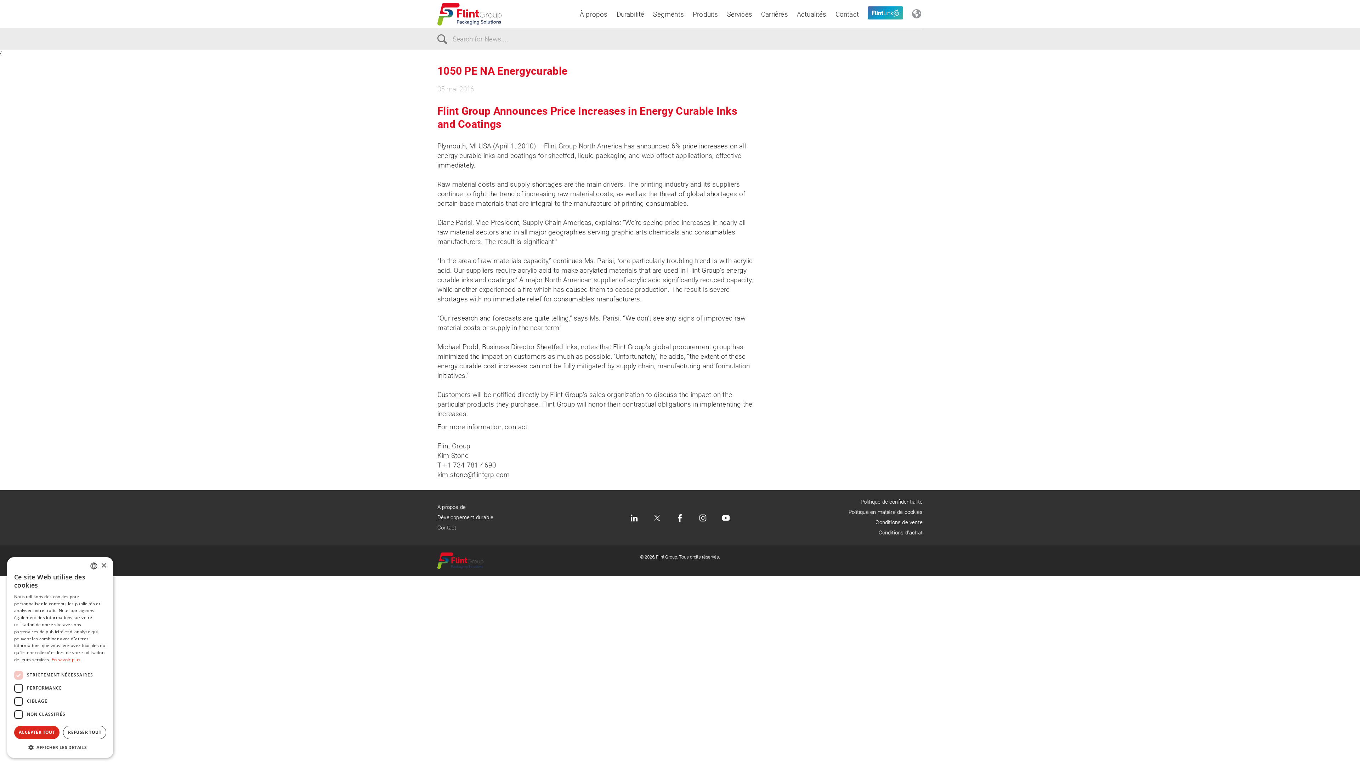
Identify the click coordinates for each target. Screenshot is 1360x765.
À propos (594, 14)
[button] (60, 747)
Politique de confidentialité (892, 502)
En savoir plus (66, 660)
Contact (847, 14)
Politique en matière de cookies (886, 512)
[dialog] (60, 657)
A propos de (451, 507)
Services (740, 14)
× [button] (103, 565)
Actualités (812, 14)
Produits (705, 14)
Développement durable (465, 517)
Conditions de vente (899, 522)
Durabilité (631, 14)
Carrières (774, 14)
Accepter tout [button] (37, 732)
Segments (668, 14)
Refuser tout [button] (84, 732)
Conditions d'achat (901, 532)
